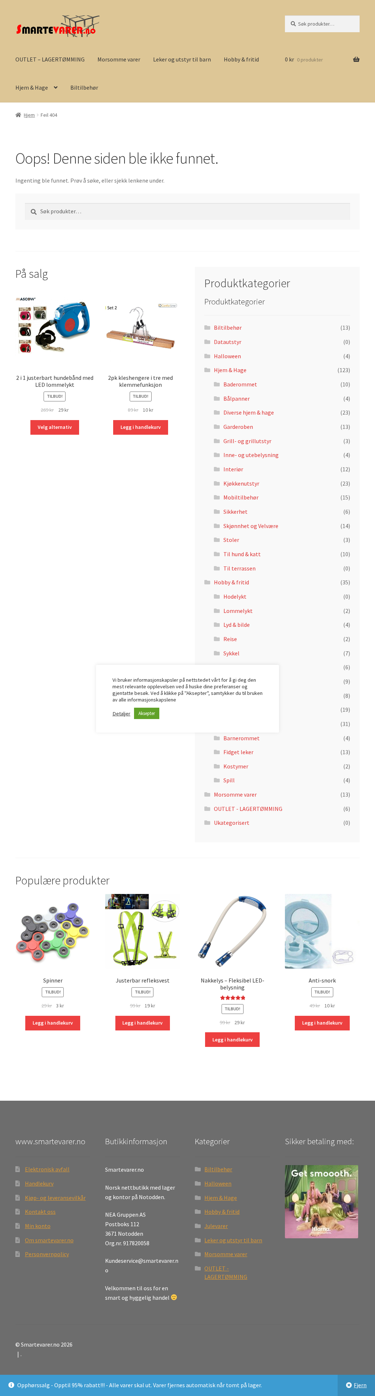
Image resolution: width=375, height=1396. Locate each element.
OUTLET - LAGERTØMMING (248, 808)
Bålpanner (236, 398)
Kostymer (235, 766)
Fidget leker (238, 752)
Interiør (233, 469)
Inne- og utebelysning (251, 455)
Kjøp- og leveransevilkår (55, 1197)
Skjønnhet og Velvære (250, 525)
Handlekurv (39, 1183)
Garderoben (238, 426)
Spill (229, 780)
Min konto (38, 1226)
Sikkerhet (235, 511)
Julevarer (216, 1226)
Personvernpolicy (47, 1254)
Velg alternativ (55, 427)
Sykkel (231, 653)
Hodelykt (234, 596)
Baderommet (240, 384)
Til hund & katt (242, 554)
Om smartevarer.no (49, 1240)
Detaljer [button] (121, 713)
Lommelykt (238, 610)
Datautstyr (227, 341)
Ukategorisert (231, 822)
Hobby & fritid (241, 59)
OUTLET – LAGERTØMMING (50, 59)
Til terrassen (239, 568)
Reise (230, 639)
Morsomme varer (118, 59)
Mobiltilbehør (241, 497)
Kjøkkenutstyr (241, 483)
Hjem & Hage (31, 87)
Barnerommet (241, 738)
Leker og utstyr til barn (182, 59)
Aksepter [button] (146, 713)
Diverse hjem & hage (248, 412)
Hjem (29, 115)
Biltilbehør (84, 87)
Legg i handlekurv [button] (140, 427)
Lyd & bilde (236, 624)
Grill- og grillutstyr (247, 441)
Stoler (231, 539)
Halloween (227, 356)
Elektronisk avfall (47, 1169)
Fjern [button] (360, 1385)
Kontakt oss (40, 1211)
